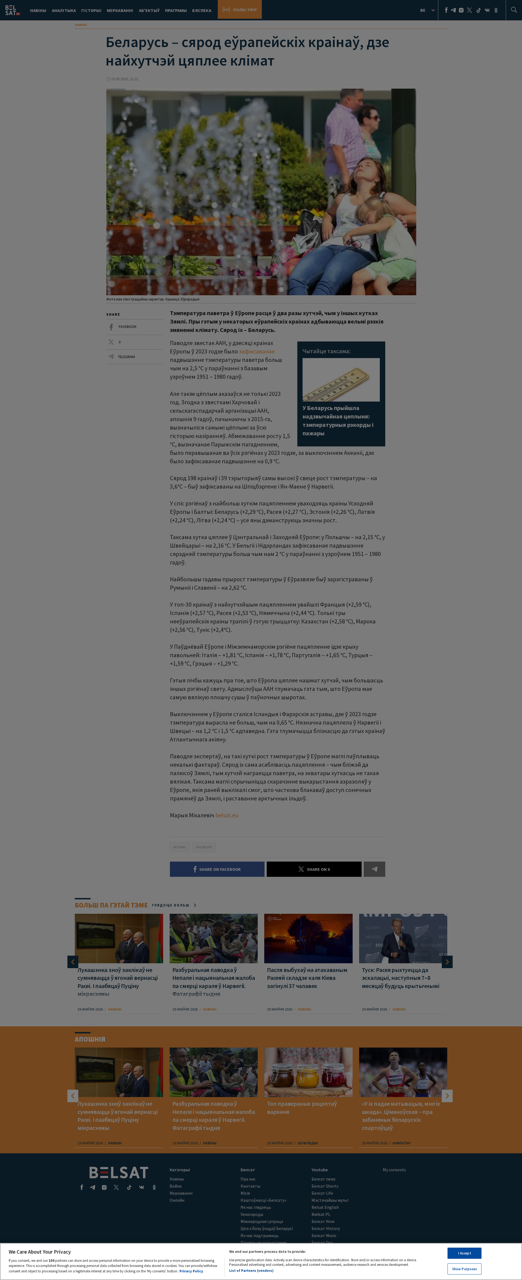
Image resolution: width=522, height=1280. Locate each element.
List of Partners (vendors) (251, 1270)
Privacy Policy (191, 1271)
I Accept (464, 1253)
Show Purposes (464, 1268)
